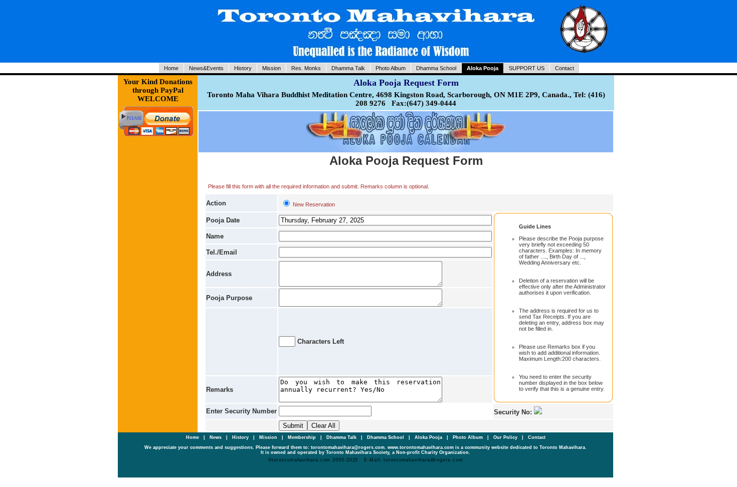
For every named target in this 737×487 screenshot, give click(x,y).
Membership (302, 437)
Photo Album (391, 68)
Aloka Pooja (482, 68)
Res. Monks (306, 68)
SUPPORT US (526, 68)
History (243, 68)
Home (171, 68)
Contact (564, 68)
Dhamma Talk (348, 68)
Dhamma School (436, 68)
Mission (271, 68)
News (216, 437)
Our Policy (506, 437)
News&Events (206, 68)
